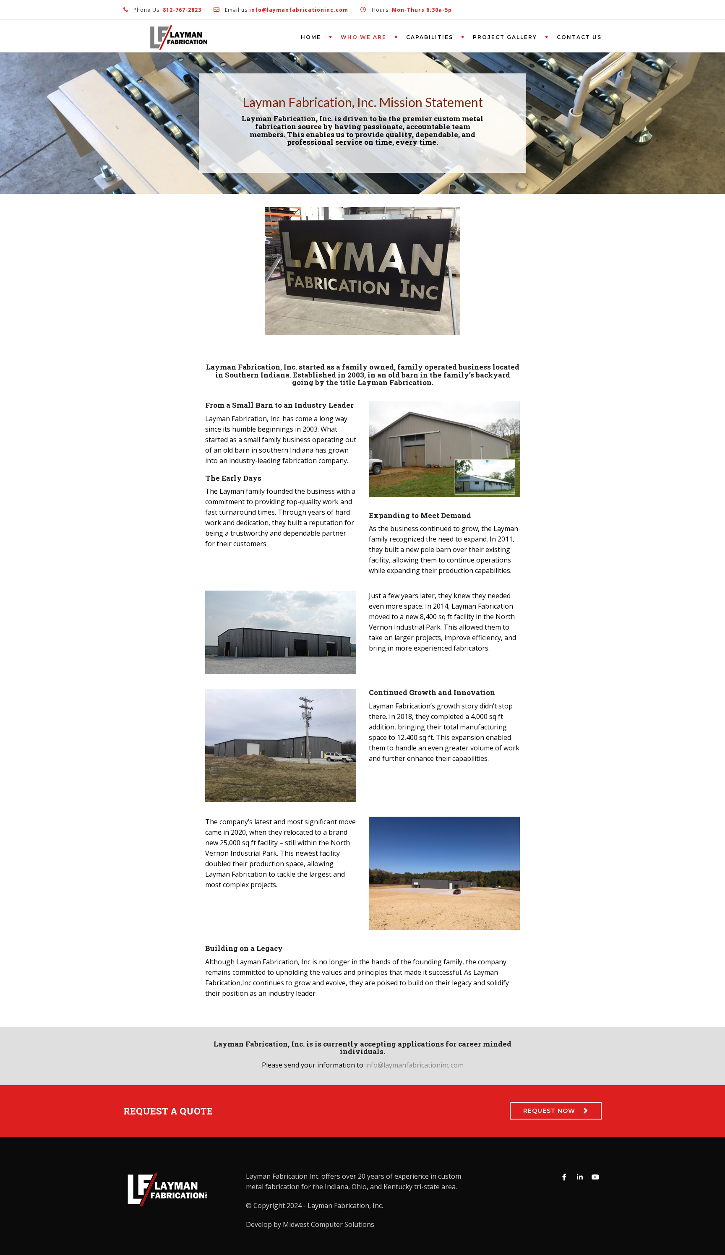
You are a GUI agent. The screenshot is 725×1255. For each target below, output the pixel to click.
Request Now (549, 1110)
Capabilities (429, 37)
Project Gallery (505, 37)
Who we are (363, 37)
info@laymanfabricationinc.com (414, 1065)
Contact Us (579, 37)
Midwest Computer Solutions (328, 1224)
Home (311, 37)
